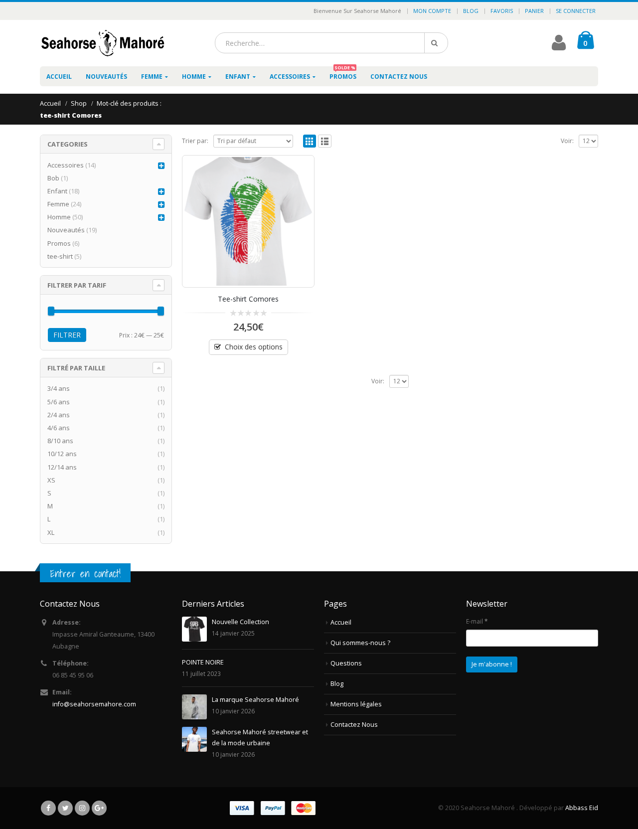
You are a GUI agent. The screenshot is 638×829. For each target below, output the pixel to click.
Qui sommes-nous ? (360, 643)
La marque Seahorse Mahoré (255, 699)
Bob (53, 177)
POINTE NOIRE (203, 662)
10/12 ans (62, 453)
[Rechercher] (436, 43)
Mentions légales (356, 704)
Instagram (82, 808)
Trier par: (195, 141)
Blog (470, 10)
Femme (151, 76)
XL (50, 532)
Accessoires (290, 76)
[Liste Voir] (324, 141)
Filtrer (67, 334)
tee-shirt (60, 256)
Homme (194, 76)
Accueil (59, 76)
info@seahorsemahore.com (94, 704)
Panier (534, 10)
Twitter (65, 808)
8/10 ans (60, 440)
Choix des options (254, 346)
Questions (346, 663)
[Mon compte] (558, 46)
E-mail (476, 621)
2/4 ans (58, 414)
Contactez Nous (398, 76)
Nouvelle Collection (240, 622)
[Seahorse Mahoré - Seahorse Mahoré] (102, 43)
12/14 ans (62, 467)
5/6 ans (58, 401)
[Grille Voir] (310, 141)
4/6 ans (58, 427)
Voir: (567, 141)
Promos (342, 73)
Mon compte (432, 10)
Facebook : (48, 808)
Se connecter (576, 10)
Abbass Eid (581, 808)
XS (51, 480)
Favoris (501, 10)
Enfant (237, 76)
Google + (99, 808)
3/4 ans (58, 388)
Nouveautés (106, 76)
